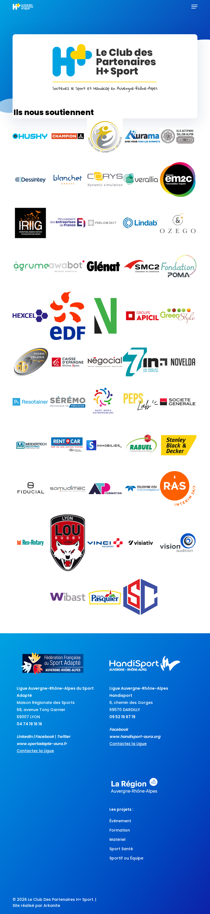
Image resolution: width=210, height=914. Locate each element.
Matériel (117, 839)
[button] (194, 6)
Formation (119, 830)
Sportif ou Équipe (126, 858)
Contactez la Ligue (35, 750)
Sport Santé (121, 849)
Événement (120, 821)
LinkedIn (25, 736)
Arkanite (51, 905)
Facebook (44, 736)
